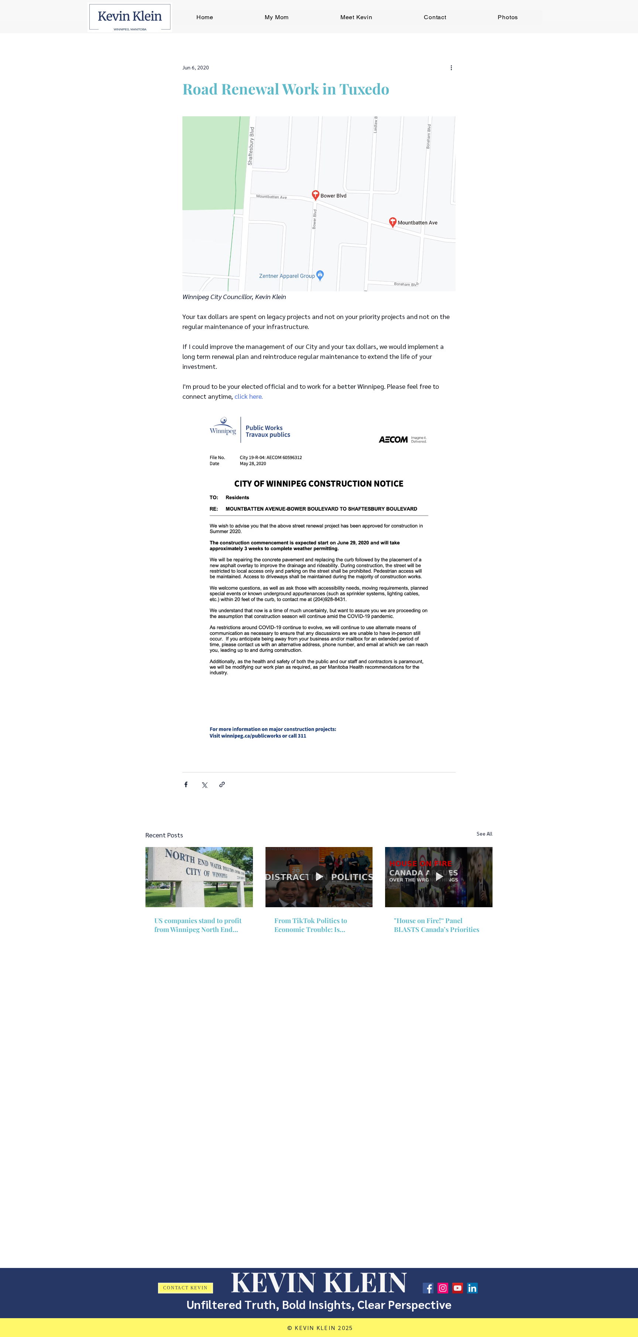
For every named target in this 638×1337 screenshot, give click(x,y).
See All (485, 833)
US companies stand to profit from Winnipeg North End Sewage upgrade (197, 925)
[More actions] (451, 67)
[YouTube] (457, 1288)
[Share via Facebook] (185, 784)
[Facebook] (428, 1288)
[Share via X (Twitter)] (203, 784)
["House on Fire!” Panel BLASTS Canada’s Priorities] (439, 877)
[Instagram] (443, 1288)
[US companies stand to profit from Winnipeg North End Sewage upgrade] (199, 877)
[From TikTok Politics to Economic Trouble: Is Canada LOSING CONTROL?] (319, 877)
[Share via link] (222, 784)
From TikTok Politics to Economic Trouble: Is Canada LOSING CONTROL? (318, 925)
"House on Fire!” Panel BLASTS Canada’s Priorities (436, 925)
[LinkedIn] (472, 1288)
